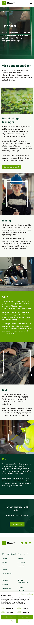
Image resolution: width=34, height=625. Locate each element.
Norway (4, 566)
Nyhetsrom (21, 587)
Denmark (4, 558)
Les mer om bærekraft (11, 167)
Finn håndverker (17, 524)
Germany (4, 562)
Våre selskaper (6, 588)
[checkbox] (3, 608)
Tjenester (20, 558)
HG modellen (21, 562)
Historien (5, 584)
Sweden (4, 570)
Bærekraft (21, 566)
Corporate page (7, 573)
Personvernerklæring (27, 594)
